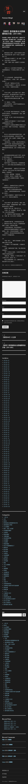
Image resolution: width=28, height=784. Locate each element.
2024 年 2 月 (6, 390)
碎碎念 (5, 521)
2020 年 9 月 (6, 468)
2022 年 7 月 (6, 427)
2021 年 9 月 (6, 445)
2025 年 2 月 (6, 368)
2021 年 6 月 (6, 451)
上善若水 (6, 557)
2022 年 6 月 (6, 428)
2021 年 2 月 (6, 459)
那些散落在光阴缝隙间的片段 (16, 265)
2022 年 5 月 (6, 430)
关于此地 (4, 774)
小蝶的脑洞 (6, 536)
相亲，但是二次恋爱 (8, 528)
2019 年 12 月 (7, 485)
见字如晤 (6, 561)
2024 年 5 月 (6, 385)
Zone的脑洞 (6, 526)
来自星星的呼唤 (7, 538)
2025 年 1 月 (6, 370)
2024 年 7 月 (6, 381)
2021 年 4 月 (6, 455)
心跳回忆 (6, 553)
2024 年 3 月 (6, 389)
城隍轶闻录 (6, 574)
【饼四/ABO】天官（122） (10, 729)
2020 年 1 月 (6, 483)
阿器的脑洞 (6, 543)
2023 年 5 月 (6, 408)
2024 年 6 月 (6, 383)
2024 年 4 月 (6, 387)
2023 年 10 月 (7, 398)
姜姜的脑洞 (6, 534)
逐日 (5, 578)
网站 (3, 313)
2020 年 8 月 (6, 470)
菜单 (24, 11)
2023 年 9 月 (6, 400)
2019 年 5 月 (6, 499)
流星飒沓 (6, 568)
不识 (5, 566)
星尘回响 (6, 549)
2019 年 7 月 (6, 495)
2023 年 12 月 (7, 394)
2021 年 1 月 (6, 461)
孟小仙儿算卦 (7, 600)
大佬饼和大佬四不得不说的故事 (11, 585)
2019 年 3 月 (6, 502)
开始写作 (4, 777)
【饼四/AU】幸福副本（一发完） (12, 727)
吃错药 (5, 570)
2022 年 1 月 (6, 438)
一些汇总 (6, 517)
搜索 (3, 612)
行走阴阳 (6, 542)
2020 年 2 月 (6, 482)
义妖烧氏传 (6, 572)
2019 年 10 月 (7, 489)
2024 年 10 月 (7, 375)
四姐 (5, 580)
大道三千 (6, 581)
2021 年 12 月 (7, 440)
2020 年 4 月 (6, 478)
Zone (3, 750)
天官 (5, 519)
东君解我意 (6, 576)
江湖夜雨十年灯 (7, 593)
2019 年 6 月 (6, 497)
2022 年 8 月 (6, 425)
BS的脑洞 (6, 540)
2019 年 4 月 (6, 501)
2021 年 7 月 (6, 449)
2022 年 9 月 (6, 423)
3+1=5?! (5, 591)
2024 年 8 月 (6, 379)
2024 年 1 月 (6, 392)
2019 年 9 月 (6, 491)
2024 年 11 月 (7, 373)
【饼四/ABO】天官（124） (10, 723)
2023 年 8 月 (6, 402)
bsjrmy (3, 744)
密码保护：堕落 (12, 750)
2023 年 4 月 (6, 409)
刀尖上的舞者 (7, 564)
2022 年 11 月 (7, 419)
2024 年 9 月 (6, 377)
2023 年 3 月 (6, 411)
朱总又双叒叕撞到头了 (9, 545)
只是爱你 (6, 532)
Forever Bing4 (7, 18)
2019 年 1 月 (6, 504)
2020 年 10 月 (7, 466)
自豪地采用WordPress (13, 781)
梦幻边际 (6, 551)
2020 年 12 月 (7, 463)
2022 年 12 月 (7, 417)
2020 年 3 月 (6, 480)
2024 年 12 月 (7, 371)
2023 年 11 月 (7, 396)
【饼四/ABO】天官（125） (10, 721)
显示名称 (4, 300)
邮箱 (3, 307)
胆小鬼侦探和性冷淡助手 (9, 598)
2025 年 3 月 (6, 366)
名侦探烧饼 (6, 555)
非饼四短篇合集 (7, 597)
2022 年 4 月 (6, 432)
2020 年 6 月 (6, 474)
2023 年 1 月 (6, 415)
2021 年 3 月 (6, 457)
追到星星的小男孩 (8, 524)
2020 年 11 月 (7, 464)
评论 (3, 279)
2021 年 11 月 (7, 442)
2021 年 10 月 (7, 444)
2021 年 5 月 (6, 453)
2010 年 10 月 (7, 506)
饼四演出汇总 (5, 770)
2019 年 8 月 (6, 493)
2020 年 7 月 (6, 472)
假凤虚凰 (6, 595)
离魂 (5, 562)
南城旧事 (6, 589)
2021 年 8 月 (6, 447)
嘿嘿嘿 (9, 739)
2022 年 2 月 (6, 436)
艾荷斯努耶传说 (7, 583)
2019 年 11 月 (7, 487)
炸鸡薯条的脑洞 (7, 530)
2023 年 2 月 (6, 413)
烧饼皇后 (6, 547)
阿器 (3, 265)
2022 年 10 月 (7, 421)
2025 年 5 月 (6, 362)
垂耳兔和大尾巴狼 (8, 604)
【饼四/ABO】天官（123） (10, 725)
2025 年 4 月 (6, 364)
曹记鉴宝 (6, 559)
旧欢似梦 (6, 587)
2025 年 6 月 (6, 360)
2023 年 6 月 (6, 406)
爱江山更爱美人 (7, 602)
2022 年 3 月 (6, 434)
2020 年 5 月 (6, 476)
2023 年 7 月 (6, 404)
